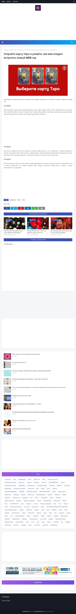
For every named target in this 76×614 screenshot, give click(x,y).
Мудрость (57, 494)
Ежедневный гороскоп (10, 485)
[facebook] (73, 1)
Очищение (25, 497)
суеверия (67, 522)
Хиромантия (35, 507)
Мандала (16, 494)
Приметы (18, 500)
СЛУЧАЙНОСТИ (14, 504)
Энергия (37, 510)
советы (49, 522)
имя (55, 513)
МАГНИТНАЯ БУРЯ (45, 491)
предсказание (16, 519)
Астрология (8, 479)
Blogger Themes (49, 611)
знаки (44, 513)
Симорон (28, 504)
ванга (60, 510)
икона (50, 513)
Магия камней (62, 491)
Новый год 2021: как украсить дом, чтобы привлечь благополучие (13, 232)
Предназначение (9, 500)
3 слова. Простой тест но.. (19, 362)
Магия (54, 491)
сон (62, 522)
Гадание (29, 482)
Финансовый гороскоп (16, 507)
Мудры (64, 494)
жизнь (23, 513)
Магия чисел (8, 494)
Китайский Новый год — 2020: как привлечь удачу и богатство (36, 232)
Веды (43, 479)
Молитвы (50, 494)
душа (66, 510)
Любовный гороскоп (32, 491)
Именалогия (8, 488)
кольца (68, 513)
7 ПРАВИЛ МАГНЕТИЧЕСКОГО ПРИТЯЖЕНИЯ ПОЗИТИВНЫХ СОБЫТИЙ (33, 412)
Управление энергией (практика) (21, 429)
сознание (55, 522)
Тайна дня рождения (45, 504)
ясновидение (53, 525)
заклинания (31, 513)
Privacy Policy (6, 601)
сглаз (32, 522)
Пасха (36, 497)
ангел (43, 510)
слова (43, 522)
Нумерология (16, 497)
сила (38, 522)
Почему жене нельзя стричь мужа (21, 396)
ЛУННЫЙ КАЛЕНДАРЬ (11, 491)
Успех (6, 507)
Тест (15, 50)
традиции (23, 525)
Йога (37, 488)
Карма (42, 488)
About (9, 1)
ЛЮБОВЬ (21, 491)
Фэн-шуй (26, 507)
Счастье (35, 504)
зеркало (39, 513)
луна (11, 516)
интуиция (61, 513)
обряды (49, 516)
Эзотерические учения (11, 510)
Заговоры (51, 485)
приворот (24, 519)
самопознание (19, 522)
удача (30, 525)
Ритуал (64, 500)
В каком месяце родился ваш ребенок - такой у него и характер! (30, 379)
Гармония (36, 482)
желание (7, 513)
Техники (66, 504)
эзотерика (45, 525)
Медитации (31, 494)
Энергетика (29, 510)
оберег (43, 516)
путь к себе (43, 519)
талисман (16, 525)
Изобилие (67, 485)
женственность (16, 513)
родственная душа (60, 519)
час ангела (37, 525)
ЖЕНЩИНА (22, 485)
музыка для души (19, 516)
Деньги (63, 482)
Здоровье (59, 485)
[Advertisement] (38, 25)
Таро (19, 200)
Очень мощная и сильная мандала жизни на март (26, 354)
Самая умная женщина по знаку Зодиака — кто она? (26, 404)
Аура (14, 479)
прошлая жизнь (34, 519)
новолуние (36, 516)
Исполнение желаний (19, 488)
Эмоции (21, 510)
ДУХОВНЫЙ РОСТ (54, 482)
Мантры (23, 494)
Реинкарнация (47, 500)
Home (3, 1)
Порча (51, 497)
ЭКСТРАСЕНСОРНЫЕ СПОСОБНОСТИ (57, 507)
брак (48, 510)
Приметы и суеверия (29, 500)
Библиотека (37, 479)
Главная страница (8, 50)
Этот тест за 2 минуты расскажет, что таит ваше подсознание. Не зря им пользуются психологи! (39, 387)
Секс (22, 504)
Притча (39, 500)
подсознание (64, 516)
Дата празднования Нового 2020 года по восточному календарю (61, 232)
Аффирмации (22, 479)
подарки (56, 516)
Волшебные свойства (10, 482)
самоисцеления (9, 522)
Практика (58, 497)
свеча (27, 522)
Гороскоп (44, 482)
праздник (7, 519)
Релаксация (57, 500)
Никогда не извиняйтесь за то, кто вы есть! (24, 420)
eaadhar (31, 611)
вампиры (54, 510)
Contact (15, 1)
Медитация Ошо (40, 494)
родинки (51, 519)
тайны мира (8, 525)
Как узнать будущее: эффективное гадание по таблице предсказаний (31, 371)
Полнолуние (44, 497)
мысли (28, 516)
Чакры (42, 507)
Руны (6, 504)
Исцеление (31, 488)
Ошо (31, 497)
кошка (6, 516)
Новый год (12, 200)
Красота (54, 488)
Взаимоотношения (53, 479)
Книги (48, 488)
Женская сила (31, 485)
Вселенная (21, 482)
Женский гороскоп (42, 485)
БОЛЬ (29, 479)
